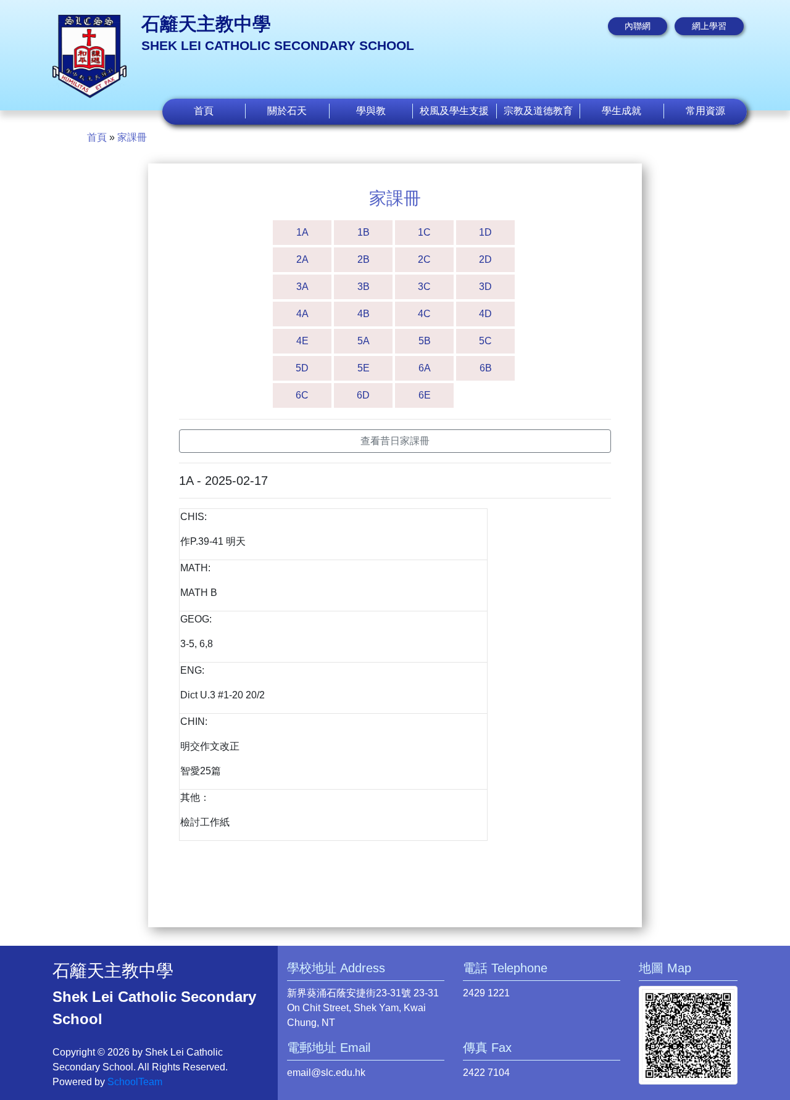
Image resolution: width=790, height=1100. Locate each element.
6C (302, 395)
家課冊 (132, 137)
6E (424, 395)
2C (424, 259)
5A (363, 341)
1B (363, 232)
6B (486, 368)
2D (485, 259)
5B (424, 341)
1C (424, 232)
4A (302, 313)
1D (485, 232)
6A (424, 368)
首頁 (204, 110)
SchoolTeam (134, 1082)
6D (363, 395)
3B (363, 286)
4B (363, 313)
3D (485, 286)
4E (302, 341)
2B (363, 259)
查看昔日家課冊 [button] (395, 441)
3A (302, 286)
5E (363, 368)
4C (424, 313)
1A (302, 232)
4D (485, 313)
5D (302, 368)
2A (302, 259)
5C (485, 341)
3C (424, 286)
